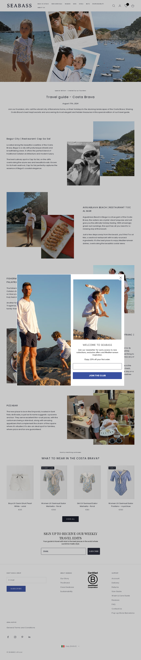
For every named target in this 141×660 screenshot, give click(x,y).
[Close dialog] (120, 277)
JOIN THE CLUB (97, 375)
